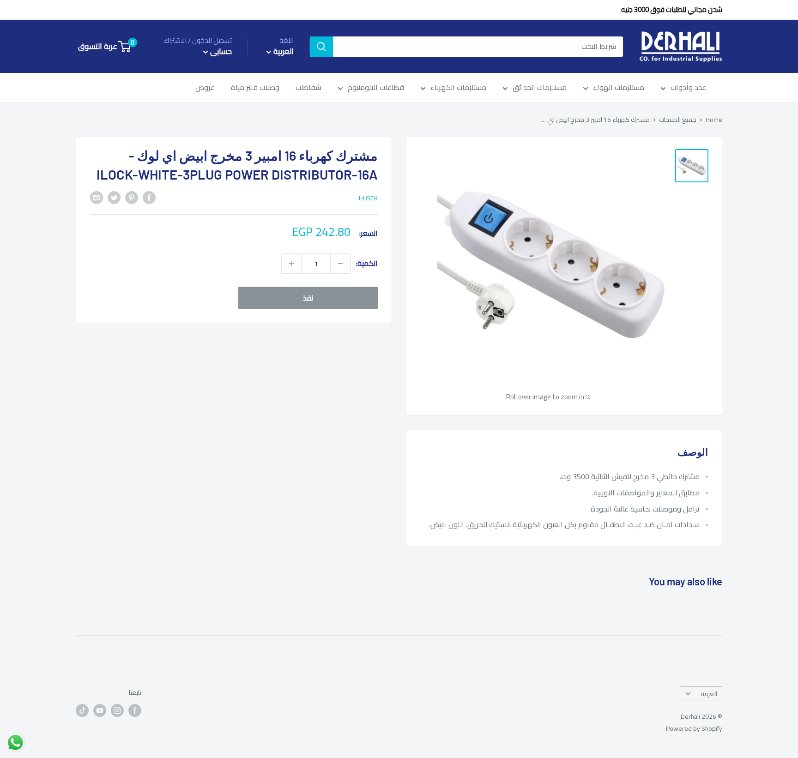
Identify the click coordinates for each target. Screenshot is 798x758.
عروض (205, 88)
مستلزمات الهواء (618, 88)
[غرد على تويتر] (114, 197)
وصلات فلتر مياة (255, 88)
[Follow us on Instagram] (117, 710)
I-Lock (368, 198)
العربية (709, 694)
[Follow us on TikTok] (82, 710)
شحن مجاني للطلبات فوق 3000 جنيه (671, 9)
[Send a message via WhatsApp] (15, 742)
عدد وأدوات (688, 88)
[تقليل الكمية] (340, 263)
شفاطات (308, 88)
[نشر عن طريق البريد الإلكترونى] (96, 197)
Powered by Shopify (694, 728)
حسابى (220, 51)
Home (714, 120)
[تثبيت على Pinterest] (131, 197)
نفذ (308, 298)
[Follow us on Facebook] (134, 710)
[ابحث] (321, 46)
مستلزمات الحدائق (540, 88)
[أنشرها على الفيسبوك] (149, 197)
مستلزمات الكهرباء (458, 88)
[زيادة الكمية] (291, 263)
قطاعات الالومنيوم (376, 88)
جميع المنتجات (677, 120)
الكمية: (367, 263)
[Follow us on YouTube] (99, 710)
